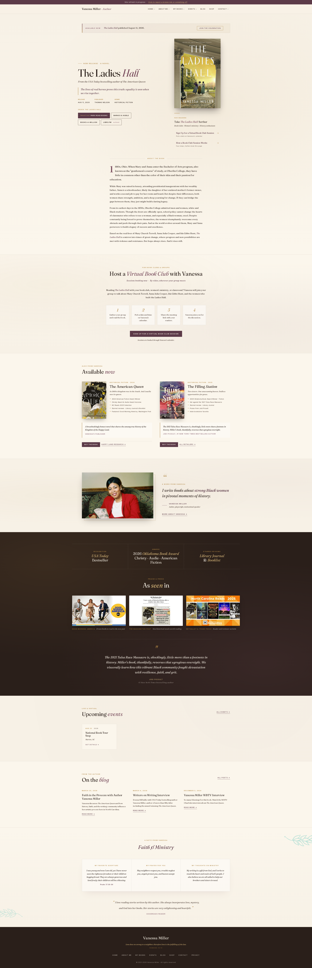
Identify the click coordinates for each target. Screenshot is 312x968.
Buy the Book (91, 444)
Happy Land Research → (114, 444)
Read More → (88, 814)
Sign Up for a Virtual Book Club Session (156, 334)
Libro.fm (111, 122)
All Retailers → (188, 444)
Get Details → (92, 744)
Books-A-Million (88, 122)
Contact (222, 9)
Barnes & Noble (121, 115)
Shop (211, 9)
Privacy (196, 955)
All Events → (223, 712)
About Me (163, 9)
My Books (178, 9)
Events (191, 9)
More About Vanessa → (174, 514)
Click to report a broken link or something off (167, 2)
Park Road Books (94, 115)
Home (150, 9)
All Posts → (224, 778)
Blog (202, 9)
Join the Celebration (210, 28)
